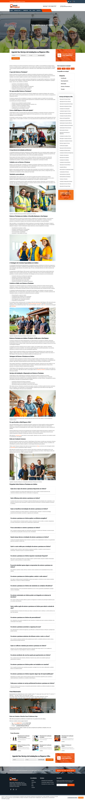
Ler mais (7, 798)
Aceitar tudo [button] (81, 797)
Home (11, 10)
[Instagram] (66, 2)
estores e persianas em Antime (35, 303)
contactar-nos (18, 435)
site (44, 304)
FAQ (30, 10)
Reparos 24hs (17, 10)
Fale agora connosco (67, 54)
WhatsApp (14, 306)
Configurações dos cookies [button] (72, 797)
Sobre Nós (25, 10)
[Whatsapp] (70, 2)
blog (38, 446)
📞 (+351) (17, 723)
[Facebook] (68, 2)
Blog (34, 10)
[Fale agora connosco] (59, 55)
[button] (74, 2)
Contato (38, 10)
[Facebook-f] (11, 789)
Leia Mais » (19, 741)
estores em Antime (41, 369)
